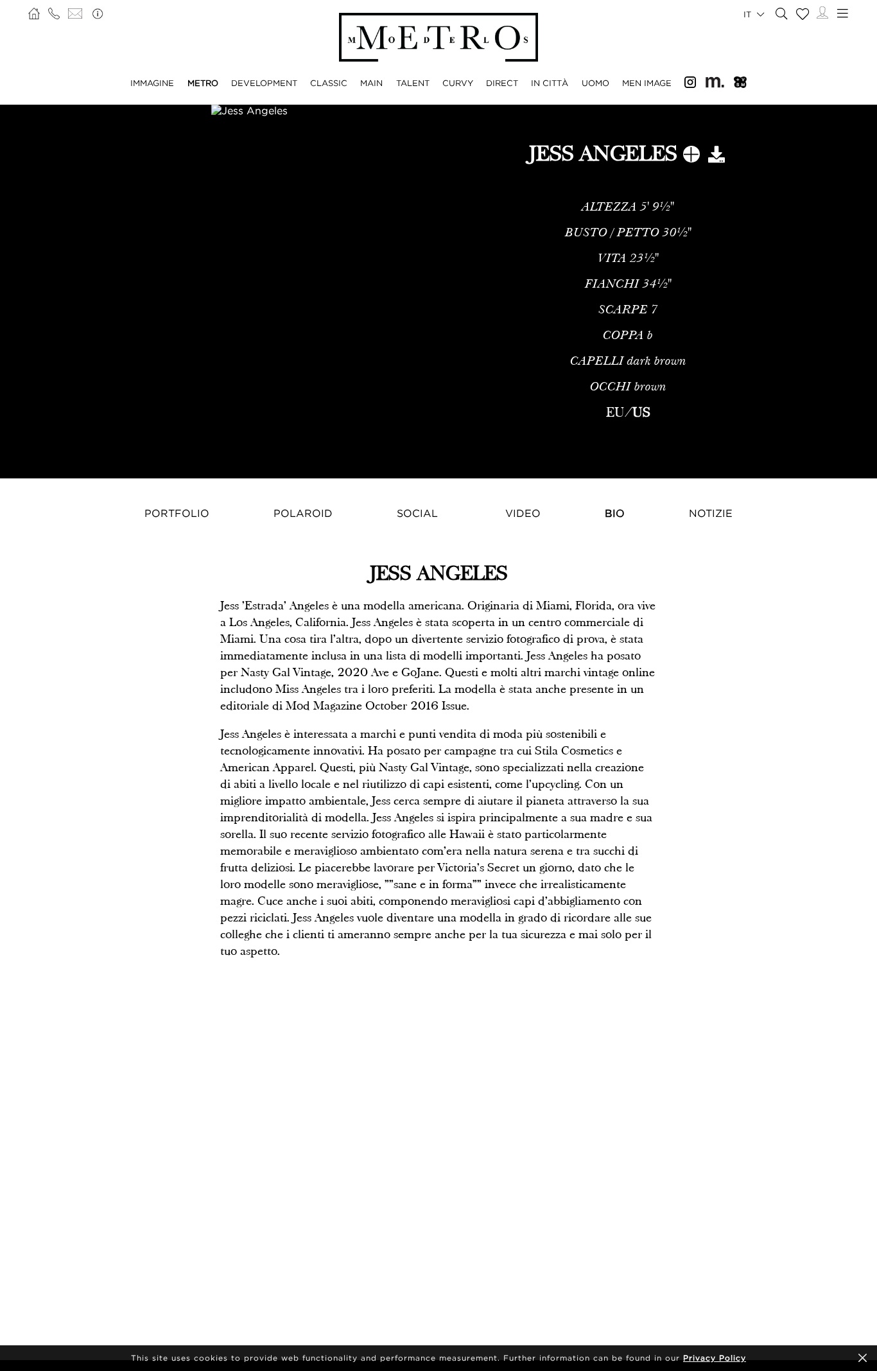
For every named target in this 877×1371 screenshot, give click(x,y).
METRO (202, 82)
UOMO (595, 82)
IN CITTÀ (549, 82)
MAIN (371, 82)
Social (417, 513)
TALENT (413, 82)
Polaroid (303, 513)
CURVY (457, 82)
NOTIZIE (711, 513)
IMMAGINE (152, 82)
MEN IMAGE (647, 82)
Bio (615, 513)
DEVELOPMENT (264, 82)
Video (523, 513)
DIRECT (502, 82)
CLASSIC (328, 82)
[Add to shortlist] (691, 156)
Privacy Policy (714, 1358)
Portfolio (176, 513)
